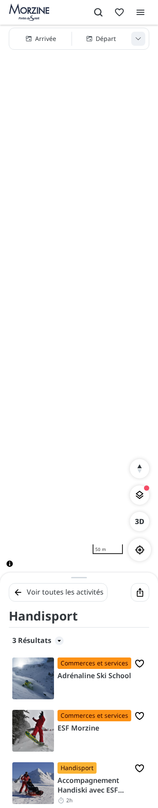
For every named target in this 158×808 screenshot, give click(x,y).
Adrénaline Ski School (94, 675)
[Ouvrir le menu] (140, 12)
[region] (79, 303)
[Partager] (140, 592)
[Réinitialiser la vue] (139, 468)
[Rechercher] (98, 12)
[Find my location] (139, 550)
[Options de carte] (139, 495)
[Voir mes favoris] (119, 12)
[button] (79, 39)
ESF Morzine (78, 728)
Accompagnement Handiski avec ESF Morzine (88, 785)
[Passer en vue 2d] (139, 521)
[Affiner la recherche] (138, 39)
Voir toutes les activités (65, 592)
